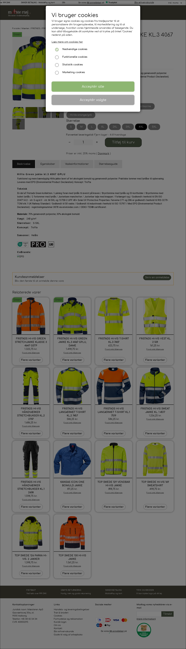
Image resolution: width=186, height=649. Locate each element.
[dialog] (93, 324)
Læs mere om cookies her (67, 42)
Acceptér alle (93, 86)
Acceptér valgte (93, 100)
